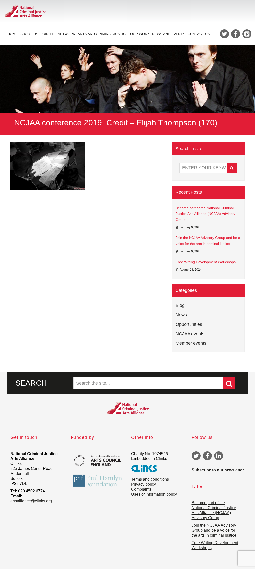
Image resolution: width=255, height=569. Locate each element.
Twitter (196, 455)
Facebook (207, 455)
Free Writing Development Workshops (206, 262)
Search (232, 168)
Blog (180, 305)
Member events (191, 343)
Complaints (141, 489)
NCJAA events (190, 333)
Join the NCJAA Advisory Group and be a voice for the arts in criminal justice (208, 241)
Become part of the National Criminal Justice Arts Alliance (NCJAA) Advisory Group (205, 214)
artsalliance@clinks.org (31, 501)
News (181, 314)
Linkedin (218, 455)
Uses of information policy (154, 494)
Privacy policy (143, 484)
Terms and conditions (150, 479)
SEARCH (31, 383)
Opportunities (189, 324)
